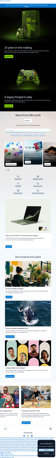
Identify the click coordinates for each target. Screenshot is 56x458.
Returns (6, 441)
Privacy (28, 455)
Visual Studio (33, 449)
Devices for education (10, 442)
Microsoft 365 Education (37, 442)
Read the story (10, 336)
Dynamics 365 (18, 446)
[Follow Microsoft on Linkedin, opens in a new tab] (32, 436)
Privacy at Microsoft (7, 450)
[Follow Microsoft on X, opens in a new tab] (28, 436)
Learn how (9, 297)
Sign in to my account (39, 135)
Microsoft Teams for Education (23, 442)
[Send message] (48, 130)
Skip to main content (5, 0)
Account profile (32, 439)
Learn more (9, 422)
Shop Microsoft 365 (11, 164)
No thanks (46, 453)
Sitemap (15, 455)
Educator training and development (12, 444)
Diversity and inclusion (23, 450)
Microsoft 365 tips (28, 135)
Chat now (46, 450)
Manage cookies (33, 455)
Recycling (4, 457)
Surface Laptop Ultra (19, 437)
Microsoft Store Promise (32, 441)
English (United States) (5, 452)
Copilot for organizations (43, 437)
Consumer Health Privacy (6, 455)
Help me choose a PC (16, 135)
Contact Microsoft (21, 455)
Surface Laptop (9, 437)
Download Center (41, 439)
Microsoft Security (10, 446)
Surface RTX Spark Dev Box (30, 437)
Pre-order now (8, 56)
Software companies (25, 449)
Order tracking (12, 441)
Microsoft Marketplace (14, 449)
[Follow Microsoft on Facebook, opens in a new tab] (24, 436)
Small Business (9, 447)
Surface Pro (3, 437)
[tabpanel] (28, 187)
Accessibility (31, 450)
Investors (15, 450)
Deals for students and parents (28, 444)
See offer (28, 162)
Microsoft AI (3, 446)
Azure (14, 447)
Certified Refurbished (21, 441)
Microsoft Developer (21, 447)
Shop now (26, 6)
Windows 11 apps (24, 439)
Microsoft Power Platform (35, 446)
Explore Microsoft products (13, 439)
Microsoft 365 (25, 446)
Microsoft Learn (30, 447)
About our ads (10, 457)
